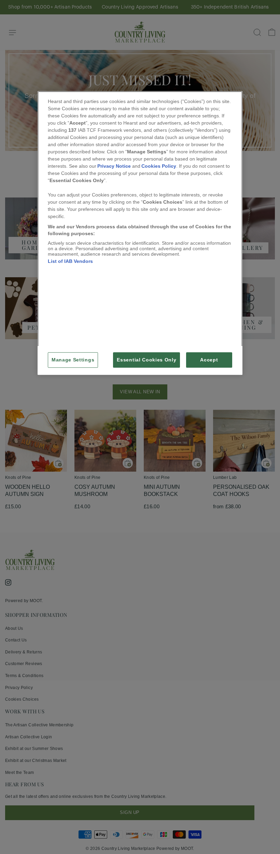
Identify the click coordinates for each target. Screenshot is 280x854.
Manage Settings (73, 359)
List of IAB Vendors (70, 261)
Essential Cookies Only (146, 359)
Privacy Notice (114, 166)
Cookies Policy (158, 166)
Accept (209, 359)
